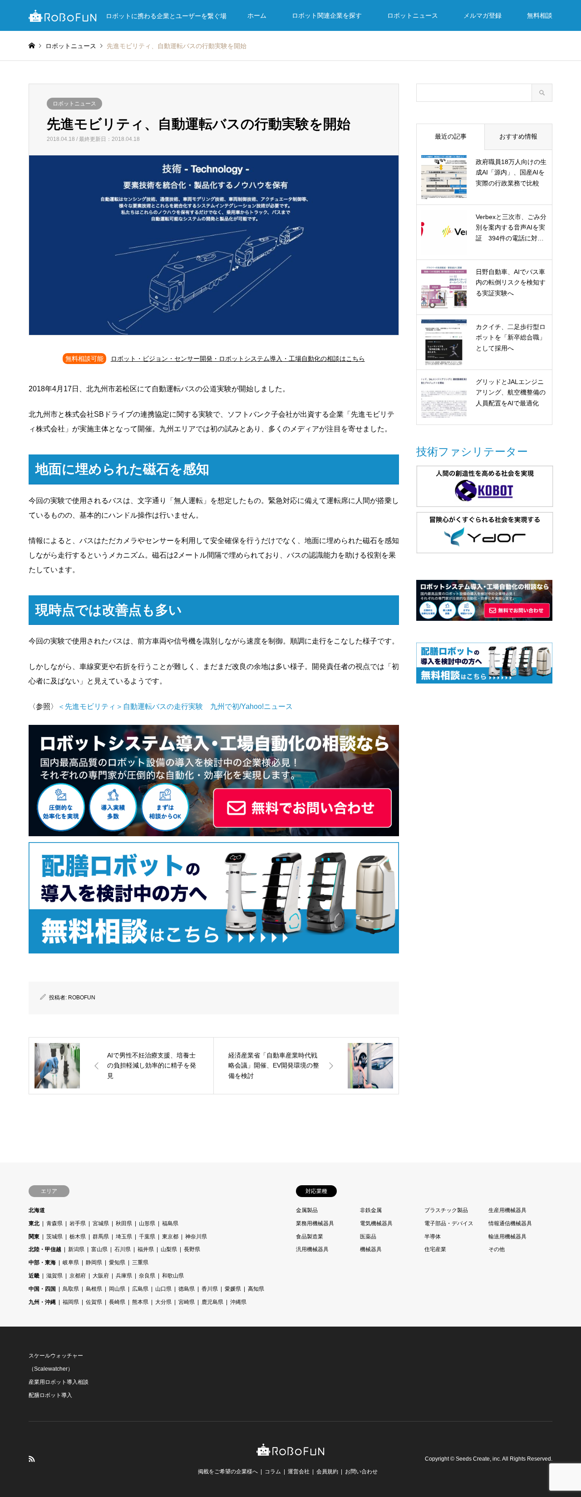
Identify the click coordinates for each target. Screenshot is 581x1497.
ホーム (256, 15)
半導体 (432, 1236)
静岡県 (94, 1262)
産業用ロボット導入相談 (59, 1382)
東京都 (170, 1236)
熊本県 (140, 1302)
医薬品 (368, 1236)
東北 (34, 1223)
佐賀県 (94, 1302)
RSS (32, 1459)
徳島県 (186, 1289)
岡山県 (117, 1289)
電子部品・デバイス (448, 1223)
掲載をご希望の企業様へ (228, 1471)
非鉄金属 (371, 1210)
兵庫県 (124, 1275)
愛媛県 (233, 1289)
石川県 (122, 1249)
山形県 (147, 1223)
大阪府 (101, 1275)
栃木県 (77, 1236)
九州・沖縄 (42, 1302)
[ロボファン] (290, 1451)
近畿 (34, 1275)
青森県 (54, 1223)
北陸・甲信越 (45, 1249)
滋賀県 (54, 1275)
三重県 (140, 1262)
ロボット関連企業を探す (327, 15)
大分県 (163, 1302)
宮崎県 (186, 1302)
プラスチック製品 (446, 1210)
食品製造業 (309, 1236)
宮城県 (101, 1223)
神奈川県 (196, 1236)
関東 (34, 1236)
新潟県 (76, 1249)
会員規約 (327, 1471)
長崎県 (117, 1302)
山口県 (163, 1289)
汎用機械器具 (312, 1249)
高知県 (256, 1289)
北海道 (37, 1210)
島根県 (94, 1289)
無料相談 (539, 15)
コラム (273, 1471)
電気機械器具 (376, 1223)
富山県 (99, 1249)
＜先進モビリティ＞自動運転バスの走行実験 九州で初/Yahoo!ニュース (175, 706)
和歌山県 (173, 1275)
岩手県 (77, 1223)
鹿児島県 (212, 1302)
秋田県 (124, 1223)
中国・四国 (42, 1289)
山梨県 (169, 1249)
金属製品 (307, 1210)
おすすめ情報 (518, 136)
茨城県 (54, 1236)
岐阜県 (71, 1262)
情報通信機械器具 (510, 1223)
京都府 (77, 1275)
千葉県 (147, 1236)
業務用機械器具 (315, 1223)
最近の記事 (451, 136)
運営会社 (299, 1471)
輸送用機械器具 (507, 1236)
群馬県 (101, 1236)
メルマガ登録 (482, 15)
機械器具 (371, 1249)
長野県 (192, 1249)
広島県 (140, 1289)
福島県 (170, 1223)
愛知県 (117, 1262)
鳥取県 (71, 1289)
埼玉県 (124, 1236)
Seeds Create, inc (478, 1459)
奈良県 (147, 1275)
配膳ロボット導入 (50, 1395)
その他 (496, 1249)
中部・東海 (42, 1262)
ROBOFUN (81, 997)
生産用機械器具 (507, 1210)
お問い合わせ (361, 1471)
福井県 (146, 1249)
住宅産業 (435, 1249)
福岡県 (71, 1302)
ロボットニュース (412, 15)
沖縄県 (238, 1302)
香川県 (210, 1289)
